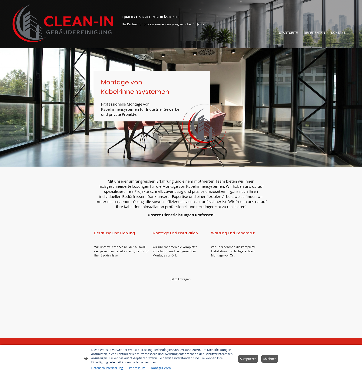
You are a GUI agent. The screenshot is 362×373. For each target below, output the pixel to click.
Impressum (137, 368)
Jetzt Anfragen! (181, 279)
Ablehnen (270, 359)
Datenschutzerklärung (107, 368)
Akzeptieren (248, 359)
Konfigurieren (161, 368)
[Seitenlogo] (62, 24)
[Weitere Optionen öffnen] (353, 32)
